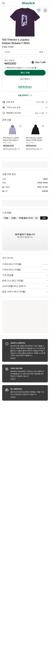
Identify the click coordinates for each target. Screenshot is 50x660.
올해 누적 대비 (29, 218)
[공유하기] (45, 10)
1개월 (6, 218)
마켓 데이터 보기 (25, 86)
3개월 (13, 218)
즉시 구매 (25, 72)
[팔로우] (38, 10)
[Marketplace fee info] (35, 68)
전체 (44, 218)
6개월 (21, 218)
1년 (36, 218)
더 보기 (27, 358)
